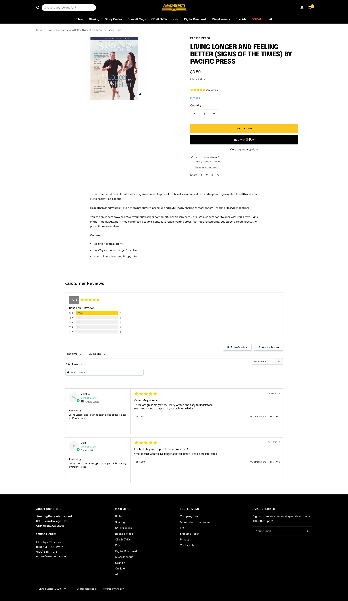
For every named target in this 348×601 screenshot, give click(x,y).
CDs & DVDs (159, 19)
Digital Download (195, 19)
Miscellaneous (221, 19)
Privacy (184, 539)
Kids (175, 19)
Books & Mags (137, 19)
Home (39, 29)
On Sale (257, 19)
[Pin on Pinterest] (207, 175)
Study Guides (113, 19)
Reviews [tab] (72, 353)
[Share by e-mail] (218, 175)
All (271, 19)
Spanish (241, 19)
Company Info (189, 516)
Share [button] (142, 416)
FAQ (182, 528)
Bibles (79, 19)
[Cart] (310, 7)
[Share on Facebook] (201, 175)
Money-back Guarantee (195, 522)
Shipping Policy (190, 533)
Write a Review (270, 347)
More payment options (244, 149)
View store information (206, 167)
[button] (272, 416)
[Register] (306, 531)
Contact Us (187, 545)
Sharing (94, 19)
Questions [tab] (95, 353)
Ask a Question (239, 347)
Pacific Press (200, 38)
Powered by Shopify (113, 588)
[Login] (302, 7)
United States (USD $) (50, 588)
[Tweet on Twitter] (212, 175)
